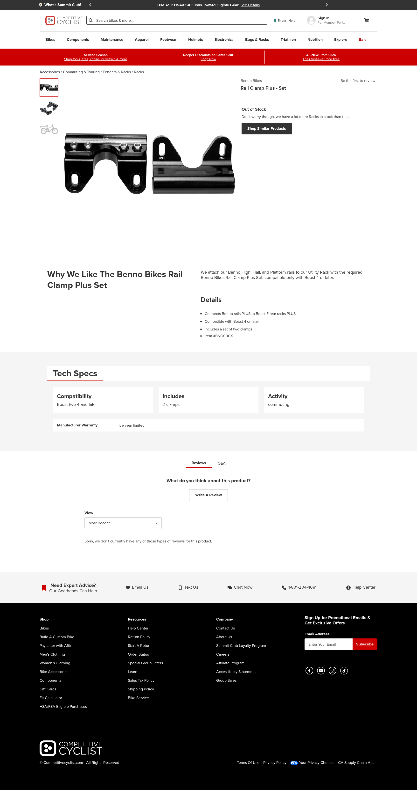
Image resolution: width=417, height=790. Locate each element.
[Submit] (91, 20)
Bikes (44, 628)
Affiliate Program (230, 662)
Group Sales (226, 680)
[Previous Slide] (90, 4)
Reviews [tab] (199, 463)
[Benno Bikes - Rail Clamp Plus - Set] (49, 87)
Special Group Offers (145, 662)
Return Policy (139, 636)
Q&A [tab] (222, 463)
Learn (132, 671)
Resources (137, 619)
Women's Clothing (55, 662)
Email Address (317, 634)
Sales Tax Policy (141, 680)
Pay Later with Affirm (57, 645)
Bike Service (138, 697)
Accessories (50, 71)
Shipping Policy (141, 689)
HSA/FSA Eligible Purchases (63, 706)
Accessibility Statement (236, 671)
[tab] (75, 373)
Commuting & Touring (81, 71)
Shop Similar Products (266, 128)
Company (224, 619)
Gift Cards (48, 689)
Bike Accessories (54, 671)
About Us (224, 636)
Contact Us (225, 628)
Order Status (138, 654)
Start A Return (140, 645)
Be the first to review (358, 80)
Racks (139, 71)
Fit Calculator (51, 697)
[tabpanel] (208, 409)
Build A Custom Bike (57, 636)
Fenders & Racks (117, 71)
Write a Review (208, 495)
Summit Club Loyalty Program (241, 645)
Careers (222, 654)
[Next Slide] (326, 4)
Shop (44, 619)
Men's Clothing (52, 654)
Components (50, 680)
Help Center (138, 628)
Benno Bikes (251, 80)
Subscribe (365, 644)
